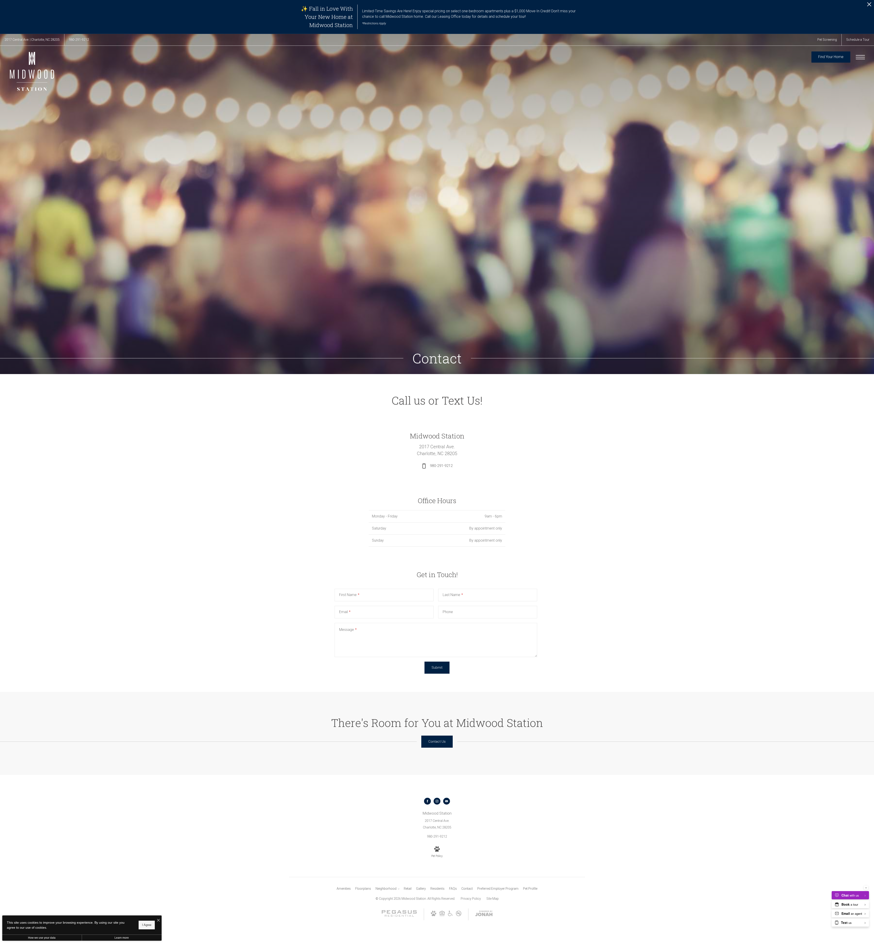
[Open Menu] (860, 57)
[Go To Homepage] (32, 71)
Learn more (121, 937)
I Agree (146, 925)
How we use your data (42, 937)
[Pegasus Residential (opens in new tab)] (399, 916)
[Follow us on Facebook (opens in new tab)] (427, 801)
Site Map (492, 898)
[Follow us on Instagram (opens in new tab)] (437, 801)
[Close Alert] (869, 5)
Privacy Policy (471, 898)
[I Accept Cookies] (158, 920)
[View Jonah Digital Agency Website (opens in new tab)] (484, 914)
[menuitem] (343, 889)
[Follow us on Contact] (446, 801)
